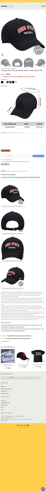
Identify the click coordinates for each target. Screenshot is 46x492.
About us (3, 386)
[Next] (43, 34)
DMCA (2, 407)
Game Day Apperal (6, 161)
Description (3, 171)
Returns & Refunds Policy (6, 388)
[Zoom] (2, 55)
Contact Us (3, 400)
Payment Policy (4, 405)
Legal (2, 409)
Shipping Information (5, 402)
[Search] (12, 6)
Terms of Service (4, 393)
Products (7, 68)
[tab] (3, 171)
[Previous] (3, 34)
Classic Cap (13, 68)
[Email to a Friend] (4, 164)
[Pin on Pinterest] (6, 164)
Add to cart (5, 150)
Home (2, 68)
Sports (11, 159)
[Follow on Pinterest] (6, 421)
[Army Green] (7, 82)
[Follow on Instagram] (3, 421)
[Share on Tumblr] (8, 164)
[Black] (2, 82)
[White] (5, 82)
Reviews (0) (24, 171)
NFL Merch (27, 161)
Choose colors (4, 79)
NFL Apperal (19, 161)
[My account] (42, 6)
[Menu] (10, 6)
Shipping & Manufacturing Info (14, 171)
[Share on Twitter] (2, 164)
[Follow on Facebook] (1, 421)
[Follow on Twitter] (4, 421)
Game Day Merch (13, 161)
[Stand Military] (16, 82)
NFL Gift (22, 161)
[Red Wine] (10, 82)
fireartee (11, 377)
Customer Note (4, 132)
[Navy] (13, 82)
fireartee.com (6, 341)
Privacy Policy (4, 391)
